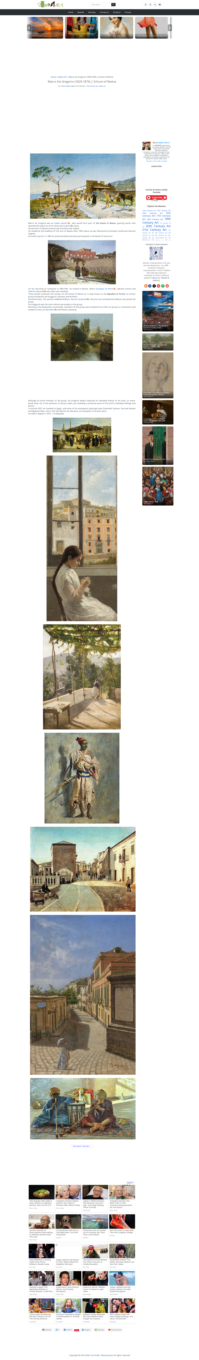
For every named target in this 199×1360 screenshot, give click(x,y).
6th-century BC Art (163, 238)
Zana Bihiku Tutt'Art (162, 143)
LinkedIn (69, 1330)
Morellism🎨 (51, 309)
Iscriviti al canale (116, 1330)
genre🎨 (69, 226)
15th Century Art (152, 213)
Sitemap (92, 12)
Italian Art (62, 77)
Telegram (87, 1330)
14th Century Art (164, 210)
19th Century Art (92, 86)
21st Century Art (154, 230)
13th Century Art (149, 210)
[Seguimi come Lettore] (146, 287)
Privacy (128, 12)
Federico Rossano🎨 (37, 291)
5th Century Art (161, 235)
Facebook (48, 1330)
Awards (80, 12)
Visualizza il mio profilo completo (156, 161)
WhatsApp (100, 1330)
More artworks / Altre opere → (82, 1146)
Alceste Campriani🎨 (80, 299)
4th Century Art (161, 233)
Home (70, 12)
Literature (104, 12)
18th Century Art (155, 219)
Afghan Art (160, 240)
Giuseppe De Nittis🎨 (106, 288)
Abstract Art (148, 240)
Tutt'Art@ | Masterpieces (101, 1355)
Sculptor (117, 12)
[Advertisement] (99, 57)
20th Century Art (158, 226)
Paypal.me (155, 278)
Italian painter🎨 (62, 223)
